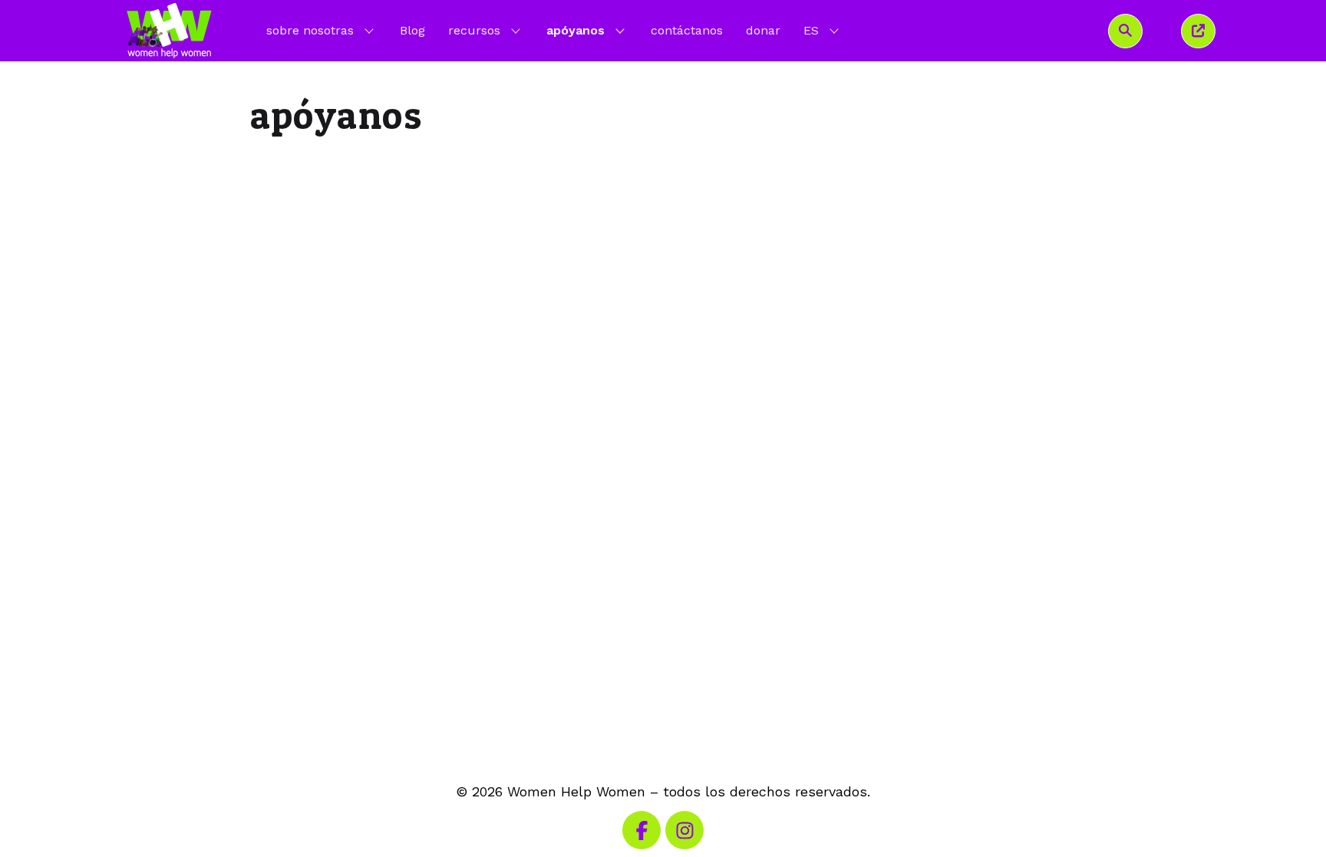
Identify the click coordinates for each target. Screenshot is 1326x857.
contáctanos (687, 30)
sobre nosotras (310, 30)
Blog (412, 30)
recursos (474, 30)
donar (763, 30)
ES (822, 30)
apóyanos (575, 30)
